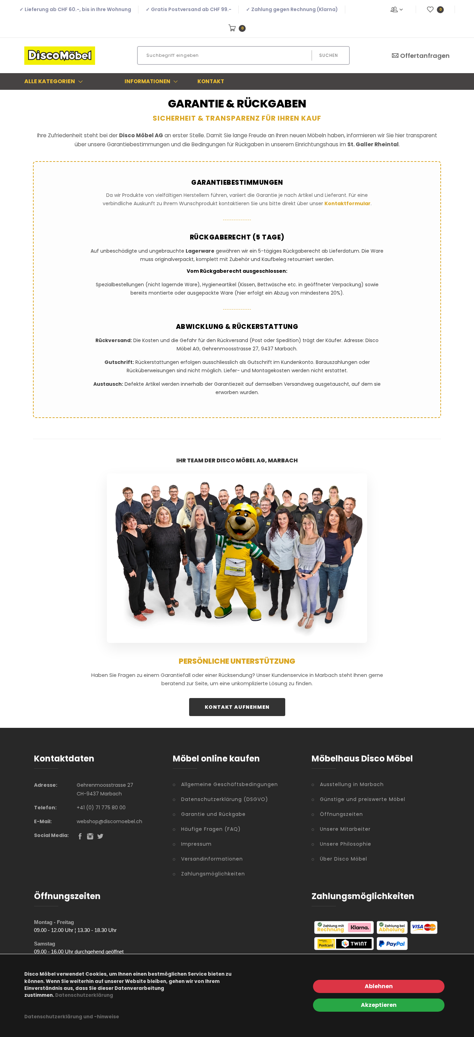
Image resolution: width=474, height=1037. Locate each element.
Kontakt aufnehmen (237, 707)
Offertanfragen (425, 55)
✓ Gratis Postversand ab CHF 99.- (188, 9)
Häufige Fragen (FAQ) (211, 829)
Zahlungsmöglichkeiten (213, 873)
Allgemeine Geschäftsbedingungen (229, 784)
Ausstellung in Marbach (352, 784)
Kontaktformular (347, 203)
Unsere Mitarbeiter (345, 829)
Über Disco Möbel (343, 858)
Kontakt (210, 81)
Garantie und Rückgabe (213, 814)
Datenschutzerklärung (84, 995)
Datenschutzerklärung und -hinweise (71, 1016)
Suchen (328, 55)
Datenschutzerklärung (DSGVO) (224, 799)
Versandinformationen (212, 858)
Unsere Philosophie (345, 843)
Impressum (196, 843)
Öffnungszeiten (341, 814)
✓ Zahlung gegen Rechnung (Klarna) (292, 9)
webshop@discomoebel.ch (109, 821)
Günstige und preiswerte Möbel (362, 799)
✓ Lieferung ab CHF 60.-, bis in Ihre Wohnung (75, 9)
